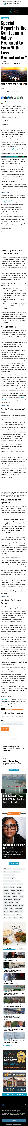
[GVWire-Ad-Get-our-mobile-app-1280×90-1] (14, 157)
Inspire (4, 842)
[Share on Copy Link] (21, 97)
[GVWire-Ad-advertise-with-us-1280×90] (14, 84)
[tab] (9, 948)
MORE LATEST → (7, 1045)
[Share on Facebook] (2, 97)
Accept (14, 1120)
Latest (4, 793)
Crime (5, 968)
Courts (14, 4)
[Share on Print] (11, 97)
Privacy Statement (17, 1124)
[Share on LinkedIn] (8, 97)
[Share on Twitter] (5, 97)
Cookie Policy (9, 1124)
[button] (25, 1105)
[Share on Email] (15, 97)
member (15, 706)
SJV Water (4, 699)
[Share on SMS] (18, 97)
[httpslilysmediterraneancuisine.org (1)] (14, 945)
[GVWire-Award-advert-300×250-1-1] (14, 1069)
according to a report (13, 149)
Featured (5, 18)
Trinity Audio (15, 91)
